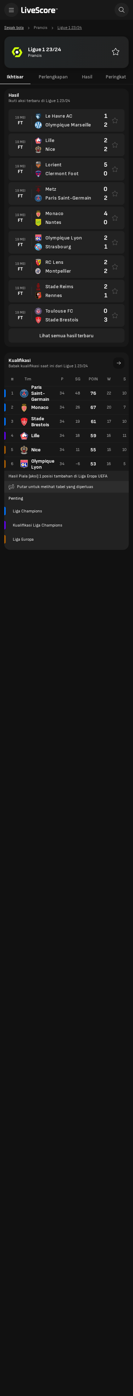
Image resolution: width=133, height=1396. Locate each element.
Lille (35, 436)
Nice (35, 450)
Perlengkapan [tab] (53, 77)
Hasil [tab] (87, 77)
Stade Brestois (40, 422)
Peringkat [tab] (116, 77)
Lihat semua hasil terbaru (66, 336)
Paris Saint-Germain (40, 393)
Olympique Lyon (42, 464)
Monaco (40, 407)
